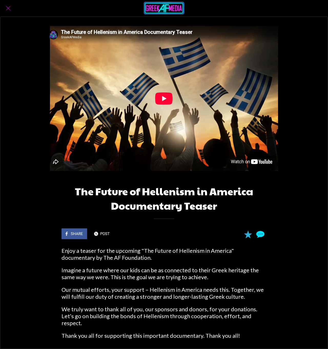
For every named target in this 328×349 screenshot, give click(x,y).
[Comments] (260, 234)
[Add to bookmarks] (248, 234)
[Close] (8, 8)
